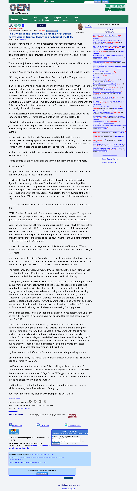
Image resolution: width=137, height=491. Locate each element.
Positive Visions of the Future (100, 121)
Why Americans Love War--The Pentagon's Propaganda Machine (109, 66)
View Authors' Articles (74, 426)
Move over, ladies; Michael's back (101, 72)
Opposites (95, 51)
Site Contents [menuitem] (36, 19)
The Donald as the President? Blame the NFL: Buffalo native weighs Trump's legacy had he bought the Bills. (41, 35)
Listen (42, 25)
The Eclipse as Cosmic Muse (100, 80)
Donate (33, 446)
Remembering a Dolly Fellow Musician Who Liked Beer (107, 92)
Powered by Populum (68, 489)
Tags (27, 408)
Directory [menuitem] (25, 19)
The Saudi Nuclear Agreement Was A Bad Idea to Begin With (108, 131)
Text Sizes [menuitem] (76, 19)
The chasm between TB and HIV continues (104, 135)
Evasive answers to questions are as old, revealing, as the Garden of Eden (27, 462)
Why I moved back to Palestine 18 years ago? (104, 35)
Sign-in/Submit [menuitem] (46, 19)
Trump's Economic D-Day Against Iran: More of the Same (107, 139)
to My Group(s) (13, 411)
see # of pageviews (109, 43)
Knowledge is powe (98, 88)
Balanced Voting (97, 76)
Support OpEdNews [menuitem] (57, 19)
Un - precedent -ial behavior (16, 459)
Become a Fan (88, 27)
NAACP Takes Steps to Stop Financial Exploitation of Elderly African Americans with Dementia (108, 111)
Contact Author (17, 426)
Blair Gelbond (113, 121)
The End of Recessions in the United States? (104, 84)
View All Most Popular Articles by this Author (42, 454)
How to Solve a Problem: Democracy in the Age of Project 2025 (109, 144)
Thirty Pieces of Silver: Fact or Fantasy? (103, 97)
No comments (22, 39)
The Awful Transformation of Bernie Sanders (104, 106)
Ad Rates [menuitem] (65, 19)
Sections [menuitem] (14, 19)
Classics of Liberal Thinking (110, 159)
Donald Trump (20, 408)
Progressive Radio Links (109, 162)
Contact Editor (44, 426)
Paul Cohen (106, 76)
